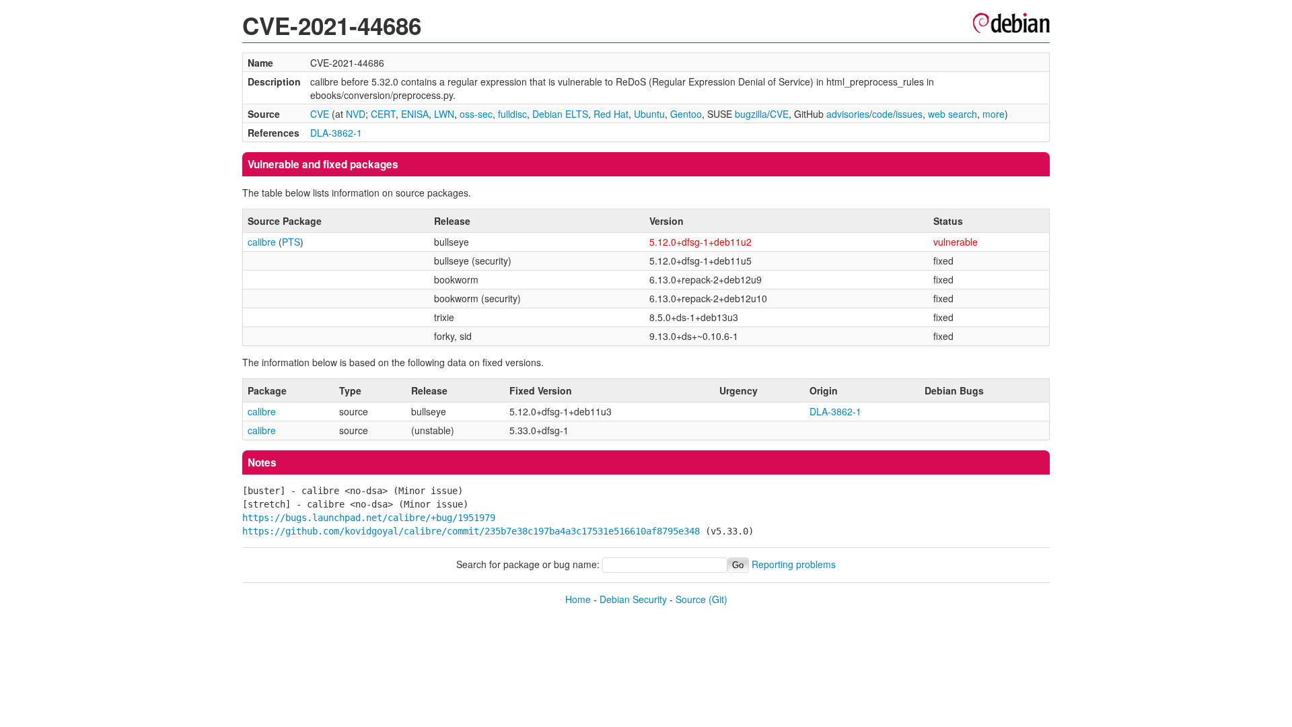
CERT (383, 113)
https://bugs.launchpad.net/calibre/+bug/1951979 (368, 517)
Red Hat (611, 113)
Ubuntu (649, 113)
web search (952, 113)
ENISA (415, 113)
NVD (355, 113)
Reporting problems (794, 564)
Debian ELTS (560, 113)
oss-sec (476, 113)
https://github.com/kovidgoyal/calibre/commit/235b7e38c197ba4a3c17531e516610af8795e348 (471, 531)
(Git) (718, 599)
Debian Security (633, 599)
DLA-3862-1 (336, 132)
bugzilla (751, 113)
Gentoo (686, 113)
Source (691, 599)
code (882, 113)
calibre (262, 241)
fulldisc (512, 113)
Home (578, 599)
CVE (319, 113)
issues (909, 113)
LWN (444, 113)
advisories (847, 113)
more (993, 113)
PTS (291, 241)
